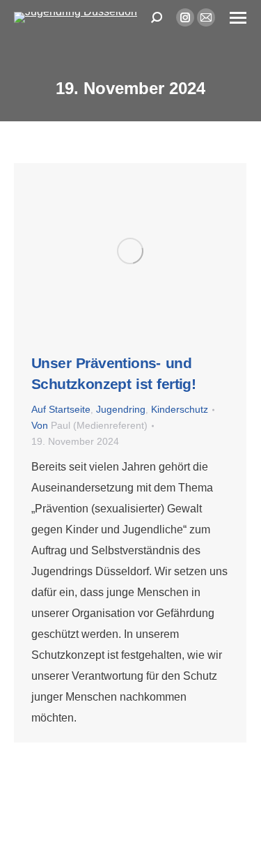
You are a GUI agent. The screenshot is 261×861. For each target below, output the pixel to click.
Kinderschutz (179, 409)
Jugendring (120, 409)
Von (89, 425)
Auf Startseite (60, 409)
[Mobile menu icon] (238, 17)
